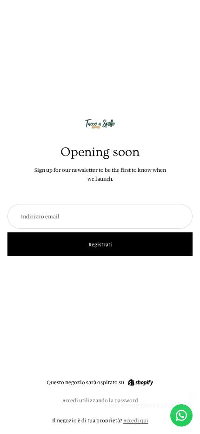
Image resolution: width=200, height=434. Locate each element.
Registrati (100, 244)
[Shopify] (140, 382)
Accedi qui (135, 420)
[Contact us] (181, 415)
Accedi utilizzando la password (100, 400)
